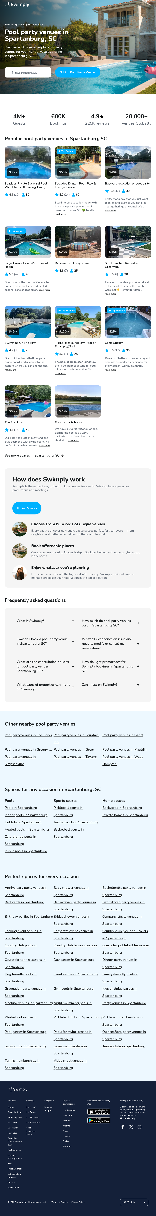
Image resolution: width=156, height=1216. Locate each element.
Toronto (67, 1146)
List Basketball (33, 1122)
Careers (11, 1107)
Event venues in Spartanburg (76, 974)
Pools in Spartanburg (21, 807)
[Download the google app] (98, 1120)
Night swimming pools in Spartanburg (73, 1006)
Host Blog (12, 1132)
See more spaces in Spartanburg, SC (32, 455)
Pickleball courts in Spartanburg (68, 811)
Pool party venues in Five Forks (28, 735)
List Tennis (31, 1112)
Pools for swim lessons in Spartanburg (73, 1035)
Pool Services (14, 1150)
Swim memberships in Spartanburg (70, 1050)
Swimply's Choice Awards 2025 (15, 1141)
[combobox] (28, 72)
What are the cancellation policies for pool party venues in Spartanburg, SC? (43, 666)
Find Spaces (28, 508)
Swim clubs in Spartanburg (25, 1046)
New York (67, 1115)
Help (10, 1163)
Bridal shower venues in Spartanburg (72, 920)
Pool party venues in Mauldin (124, 749)
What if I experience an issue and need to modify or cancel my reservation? (107, 643)
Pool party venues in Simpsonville (20, 760)
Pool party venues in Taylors (75, 756)
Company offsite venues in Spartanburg (122, 920)
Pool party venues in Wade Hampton (122, 760)
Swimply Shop (14, 1112)
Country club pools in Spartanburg (21, 949)
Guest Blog (13, 1127)
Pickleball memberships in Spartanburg (122, 1021)
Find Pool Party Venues (79, 72)
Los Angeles (69, 1110)
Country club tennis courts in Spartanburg (75, 949)
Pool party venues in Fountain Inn (76, 739)
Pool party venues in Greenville (29, 749)
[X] (131, 1127)
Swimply (9, 25)
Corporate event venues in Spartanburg (73, 934)
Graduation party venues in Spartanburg (25, 992)
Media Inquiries (15, 1117)
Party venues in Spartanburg (124, 1003)
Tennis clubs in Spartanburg (123, 1046)
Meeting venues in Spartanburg (29, 1003)
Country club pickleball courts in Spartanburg (125, 934)
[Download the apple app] (98, 1112)
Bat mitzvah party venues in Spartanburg (123, 906)
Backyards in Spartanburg (122, 807)
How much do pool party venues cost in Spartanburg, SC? (106, 623)
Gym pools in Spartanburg (74, 988)
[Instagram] (139, 1127)
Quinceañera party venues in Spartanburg (124, 1035)
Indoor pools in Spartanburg (26, 815)
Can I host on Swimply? (99, 684)
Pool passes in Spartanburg (25, 1032)
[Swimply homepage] (78, 5)
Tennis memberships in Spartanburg (22, 1064)
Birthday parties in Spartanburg (29, 916)
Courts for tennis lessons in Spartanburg (25, 963)
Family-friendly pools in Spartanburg (120, 978)
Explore (11, 1182)
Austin (66, 1131)
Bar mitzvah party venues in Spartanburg (75, 906)
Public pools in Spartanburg (26, 851)
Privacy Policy (78, 1202)
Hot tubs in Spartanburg (23, 822)
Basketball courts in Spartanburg (69, 833)
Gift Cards (12, 1122)
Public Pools (13, 1187)
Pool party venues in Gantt (122, 735)
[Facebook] (122, 1127)
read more (60, 214)
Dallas (66, 1141)
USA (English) (128, 1202)
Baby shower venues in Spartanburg (71, 891)
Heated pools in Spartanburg (27, 829)
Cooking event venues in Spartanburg (23, 934)
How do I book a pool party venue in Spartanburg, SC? (42, 641)
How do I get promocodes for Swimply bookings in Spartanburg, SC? (108, 666)
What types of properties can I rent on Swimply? (43, 687)
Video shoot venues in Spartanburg (70, 1064)
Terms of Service (59, 1202)
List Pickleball (32, 1117)
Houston (67, 1136)
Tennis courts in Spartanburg (76, 822)
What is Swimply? (30, 621)
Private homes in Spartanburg (125, 815)
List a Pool (31, 1107)
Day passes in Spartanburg (74, 959)
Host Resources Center (31, 1131)
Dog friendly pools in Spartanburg (21, 978)
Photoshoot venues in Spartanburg (21, 1021)
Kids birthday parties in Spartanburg (119, 992)
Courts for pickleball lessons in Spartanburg (125, 949)
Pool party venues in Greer (74, 749)
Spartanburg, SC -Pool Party (29, 25)
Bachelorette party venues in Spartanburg (124, 891)
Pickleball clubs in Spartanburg (78, 1017)
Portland (67, 1120)
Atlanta (66, 1125)
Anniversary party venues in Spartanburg (26, 891)
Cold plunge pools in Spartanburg (20, 840)
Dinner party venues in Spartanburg (119, 963)
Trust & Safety (15, 1168)
